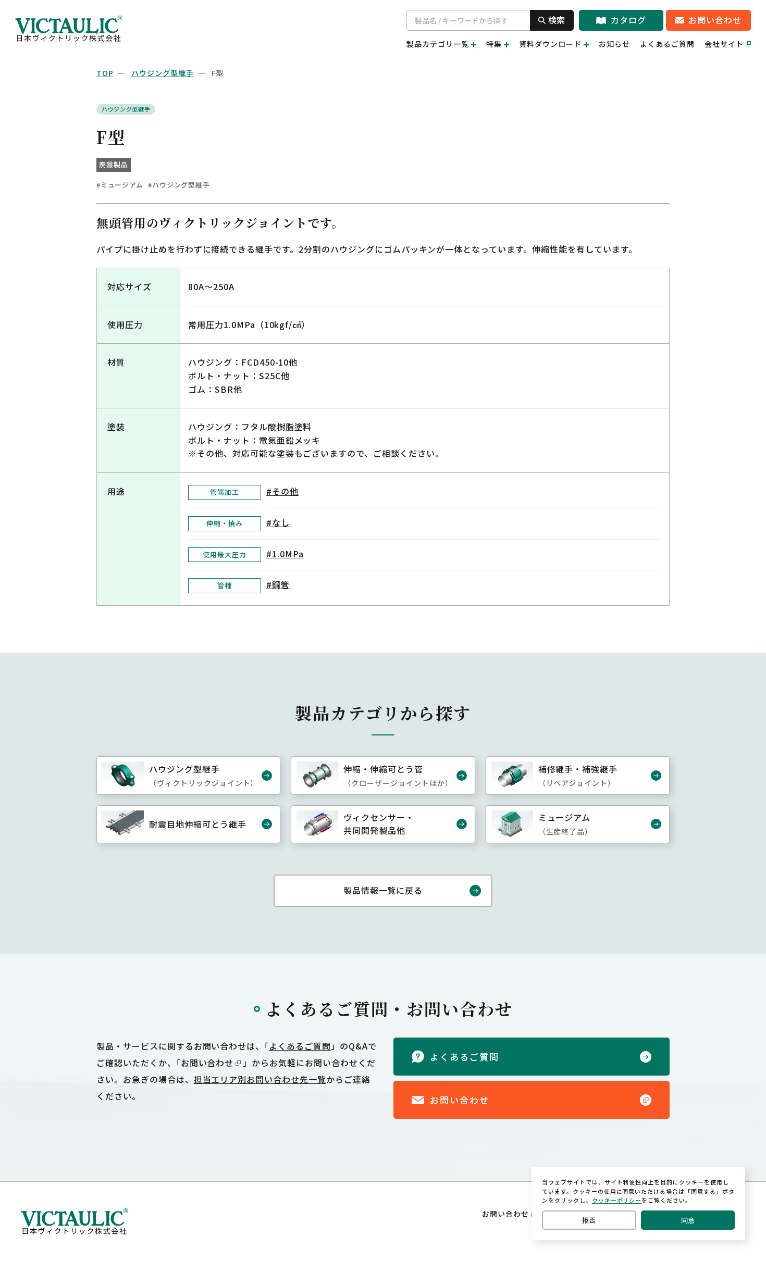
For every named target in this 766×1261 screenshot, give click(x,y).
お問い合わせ (207, 1062)
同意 (688, 1220)
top (105, 73)
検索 (556, 20)
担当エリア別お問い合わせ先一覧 (260, 1079)
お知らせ (614, 44)
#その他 (282, 491)
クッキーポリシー (617, 1200)
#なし (278, 522)
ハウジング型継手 (162, 73)
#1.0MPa (285, 553)
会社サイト (724, 44)
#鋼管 (278, 584)
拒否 (589, 1220)
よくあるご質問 (667, 44)
